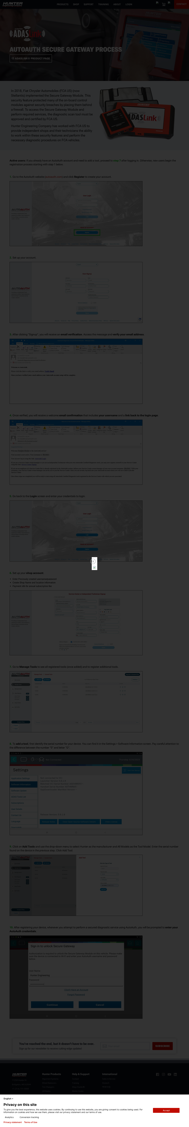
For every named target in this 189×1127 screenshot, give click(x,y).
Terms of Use (30, 1122)
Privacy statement (13, 1122)
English (7, 1098)
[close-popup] (184, 1098)
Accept (166, 1110)
